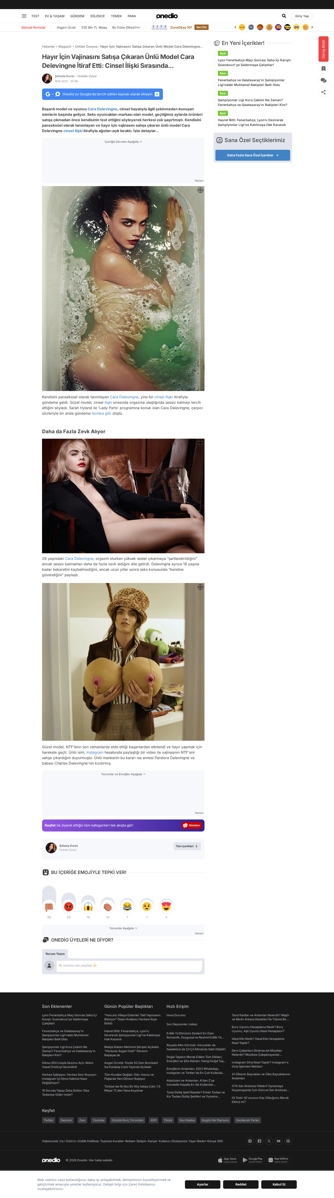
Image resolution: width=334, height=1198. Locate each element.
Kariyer (153, 1141)
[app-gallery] (279, 1160)
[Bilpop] (269, 27)
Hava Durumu (176, 1015)
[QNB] (242, 27)
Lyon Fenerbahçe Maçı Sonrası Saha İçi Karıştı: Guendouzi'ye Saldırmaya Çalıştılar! (254, 62)
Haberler (48, 46)
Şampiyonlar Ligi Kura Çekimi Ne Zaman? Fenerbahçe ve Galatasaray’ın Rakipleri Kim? (252, 102)
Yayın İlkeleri (197, 1141)
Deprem (66, 1120)
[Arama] (284, 16)
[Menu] (24, 15)
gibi (108, 413)
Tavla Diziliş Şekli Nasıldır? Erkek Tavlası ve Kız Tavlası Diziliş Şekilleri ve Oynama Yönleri (196, 1096)
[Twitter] (269, 1141)
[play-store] (254, 1160)
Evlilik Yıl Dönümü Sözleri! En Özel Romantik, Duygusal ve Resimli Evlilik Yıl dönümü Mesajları (194, 1037)
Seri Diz (201, 27)
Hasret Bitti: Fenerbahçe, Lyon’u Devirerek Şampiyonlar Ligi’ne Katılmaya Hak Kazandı (252, 122)
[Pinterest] (288, 1141)
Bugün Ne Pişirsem (215, 1120)
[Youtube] (278, 1141)
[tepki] (49, 907)
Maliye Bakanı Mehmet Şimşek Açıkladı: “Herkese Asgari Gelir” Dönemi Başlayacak (131, 1051)
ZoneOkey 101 (181, 27)
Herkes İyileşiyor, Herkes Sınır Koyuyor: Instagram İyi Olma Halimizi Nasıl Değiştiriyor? (69, 1079)
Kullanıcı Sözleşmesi (173, 1141)
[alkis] (296, 27)
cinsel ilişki (72, 130)
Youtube (99, 1120)
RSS (220, 1141)
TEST (35, 16)
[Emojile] (278, 27)
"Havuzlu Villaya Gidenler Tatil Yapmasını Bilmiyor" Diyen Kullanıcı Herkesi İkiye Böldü (132, 1019)
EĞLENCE (97, 16)
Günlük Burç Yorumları (127, 1120)
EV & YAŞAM (55, 16)
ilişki (108, 402)
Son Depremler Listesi (182, 1024)
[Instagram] (250, 1141)
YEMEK (116, 16)
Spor (223, 53)
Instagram (95, 752)
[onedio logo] (167, 16)
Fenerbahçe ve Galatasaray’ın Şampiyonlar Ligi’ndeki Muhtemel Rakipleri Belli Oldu (251, 82)
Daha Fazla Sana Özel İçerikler (250, 155)
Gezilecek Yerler (247, 1120)
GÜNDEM (77, 16)
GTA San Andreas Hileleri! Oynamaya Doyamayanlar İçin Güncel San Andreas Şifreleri (259, 1090)
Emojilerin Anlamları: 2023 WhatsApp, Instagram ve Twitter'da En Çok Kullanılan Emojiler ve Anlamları (195, 1073)
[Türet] (251, 27)
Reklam (130, 1141)
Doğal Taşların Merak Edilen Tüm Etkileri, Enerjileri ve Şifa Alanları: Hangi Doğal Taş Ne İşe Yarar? (195, 1061)
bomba (98, 413)
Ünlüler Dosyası (86, 46)
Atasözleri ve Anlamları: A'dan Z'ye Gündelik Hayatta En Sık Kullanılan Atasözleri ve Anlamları (190, 1084)
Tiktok (168, 1120)
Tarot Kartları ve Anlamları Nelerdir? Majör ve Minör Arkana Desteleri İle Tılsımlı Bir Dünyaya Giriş (260, 1019)
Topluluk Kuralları (112, 1141)
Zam (82, 1120)
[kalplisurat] (305, 27)
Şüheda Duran (76, 76)
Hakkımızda (50, 1141)
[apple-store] (228, 1160)
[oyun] (287, 27)
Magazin (64, 46)
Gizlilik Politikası (88, 1141)
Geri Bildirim (67, 1141)
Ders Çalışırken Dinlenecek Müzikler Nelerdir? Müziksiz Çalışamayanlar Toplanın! (257, 1054)
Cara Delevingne (102, 109)
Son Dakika (187, 1120)
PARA (132, 16)
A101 (154, 1120)
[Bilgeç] (260, 27)
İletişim (142, 1141)
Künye (211, 1141)
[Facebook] (259, 1141)
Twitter (48, 1120)
